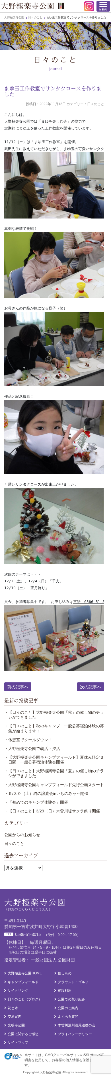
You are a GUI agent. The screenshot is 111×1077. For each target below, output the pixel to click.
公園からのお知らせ (22, 834)
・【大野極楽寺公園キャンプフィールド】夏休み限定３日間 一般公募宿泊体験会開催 (54, 759)
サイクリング (18, 990)
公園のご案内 (68, 1008)
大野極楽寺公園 (32, 6)
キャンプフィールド (23, 982)
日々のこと (14, 843)
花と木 (13, 1008)
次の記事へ (90, 686)
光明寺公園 (16, 1025)
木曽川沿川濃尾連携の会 (76, 1025)
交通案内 (14, 1016)
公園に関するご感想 (23, 1034)
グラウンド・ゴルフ (73, 982)
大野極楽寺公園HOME (25, 973)
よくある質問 (68, 1016)
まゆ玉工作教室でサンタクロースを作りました (53, 91)
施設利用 (64, 990)
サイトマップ (18, 1042)
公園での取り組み (71, 999)
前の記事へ (17, 686)
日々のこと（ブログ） (25, 999)
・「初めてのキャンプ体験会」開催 (36, 802)
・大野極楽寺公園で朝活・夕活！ (34, 748)
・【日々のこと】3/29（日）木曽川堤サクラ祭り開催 (52, 811)
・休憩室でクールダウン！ (28, 740)
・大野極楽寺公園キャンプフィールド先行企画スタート (54, 784)
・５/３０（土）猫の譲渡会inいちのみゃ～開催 (46, 793)
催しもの (64, 973)
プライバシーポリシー (75, 1034)
